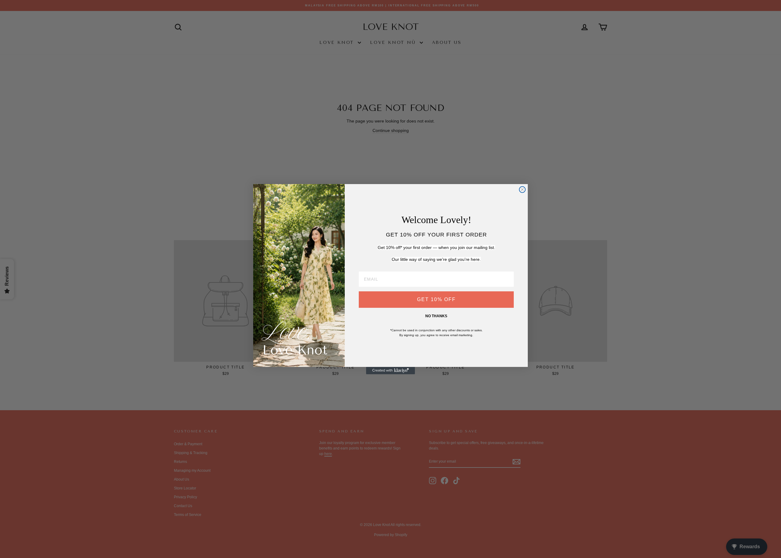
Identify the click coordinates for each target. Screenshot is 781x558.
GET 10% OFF (436, 299)
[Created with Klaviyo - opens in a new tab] (390, 370)
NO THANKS (436, 316)
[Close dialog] (522, 190)
